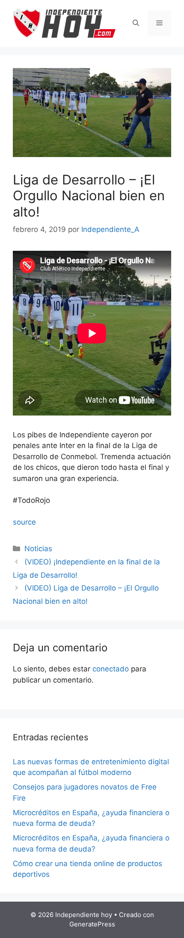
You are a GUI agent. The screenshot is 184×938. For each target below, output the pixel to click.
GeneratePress (92, 924)
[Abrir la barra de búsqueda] (136, 23)
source (24, 522)
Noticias (38, 548)
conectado (110, 669)
